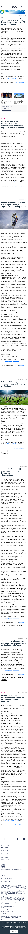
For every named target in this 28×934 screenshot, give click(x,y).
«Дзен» (16, 82)
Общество (3, 15)
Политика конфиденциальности (8, 919)
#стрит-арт (20, 625)
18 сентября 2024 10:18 (22, 638)
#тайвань (4, 679)
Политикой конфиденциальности (16, 928)
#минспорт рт (5, 453)
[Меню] (25, 6)
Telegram (21, 82)
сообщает (6, 654)
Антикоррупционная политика (7, 911)
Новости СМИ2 (6, 108)
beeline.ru (15, 350)
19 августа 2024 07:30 (22, 692)
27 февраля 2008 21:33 (22, 15)
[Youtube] (24, 839)
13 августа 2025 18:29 (23, 466)
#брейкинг (4, 451)
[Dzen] (17, 839)
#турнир (4, 625)
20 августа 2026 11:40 (22, 379)
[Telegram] (10, 839)
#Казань (13, 677)
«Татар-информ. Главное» (12, 78)
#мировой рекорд (14, 451)
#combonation (5, 828)
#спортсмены (5, 677)
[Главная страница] (14, 7)
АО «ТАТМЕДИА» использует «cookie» (8, 913)
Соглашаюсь (14, 931)
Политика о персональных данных (8, 909)
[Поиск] (2, 7)
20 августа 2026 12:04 (12, 200)
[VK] (4, 839)
